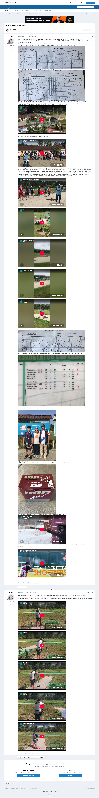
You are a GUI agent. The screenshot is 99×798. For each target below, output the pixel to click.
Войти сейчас (70, 775)
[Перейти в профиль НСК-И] (7, 30)
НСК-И (14, 29)
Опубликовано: (24, 36)
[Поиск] (93, 7)
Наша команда (25, 10)
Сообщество (8, 7)
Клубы (11, 10)
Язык (49, 794)
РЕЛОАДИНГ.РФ (10, 3)
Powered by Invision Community (49, 796)
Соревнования (20, 30)
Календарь (17, 10)
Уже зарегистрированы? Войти (77, 2)
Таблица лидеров (47, 10)
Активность (16, 7)
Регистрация (90, 2)
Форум (6, 10)
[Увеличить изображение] (51, 57)
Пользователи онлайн (36, 10)
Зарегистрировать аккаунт (28, 775)
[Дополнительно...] (92, 36)
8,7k (12, 48)
